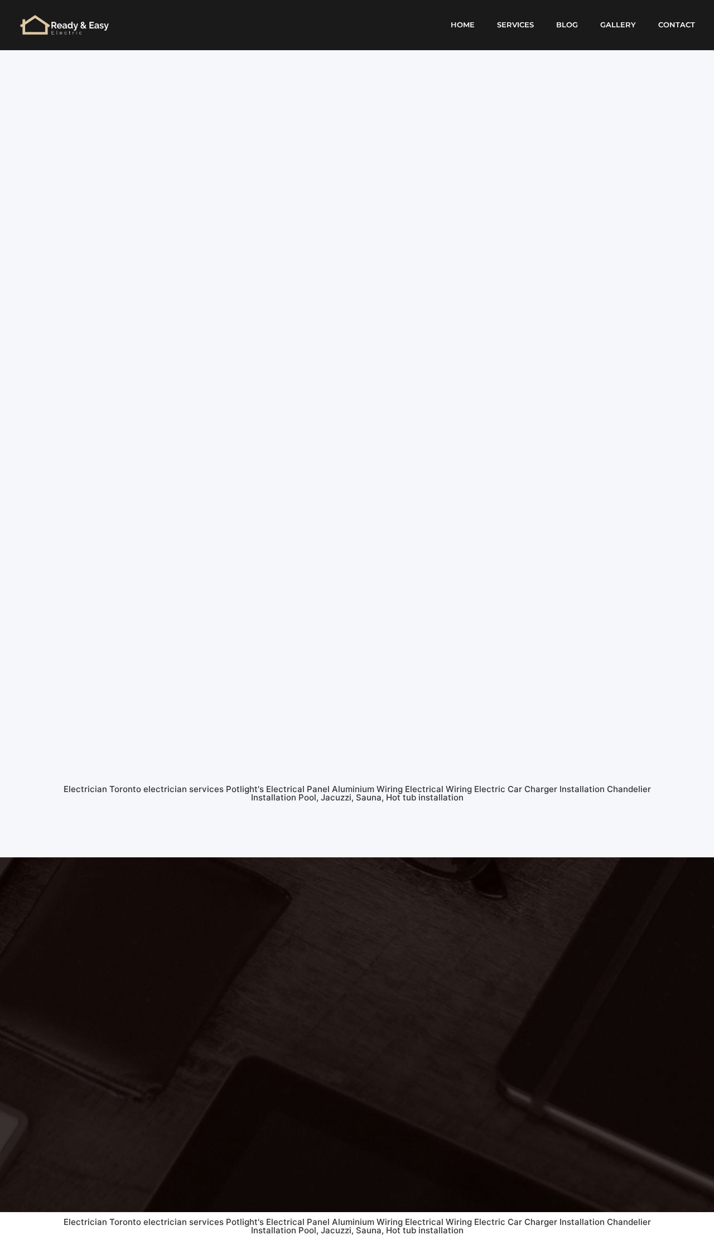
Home (463, 25)
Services (515, 25)
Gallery (618, 25)
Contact (676, 25)
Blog (567, 25)
